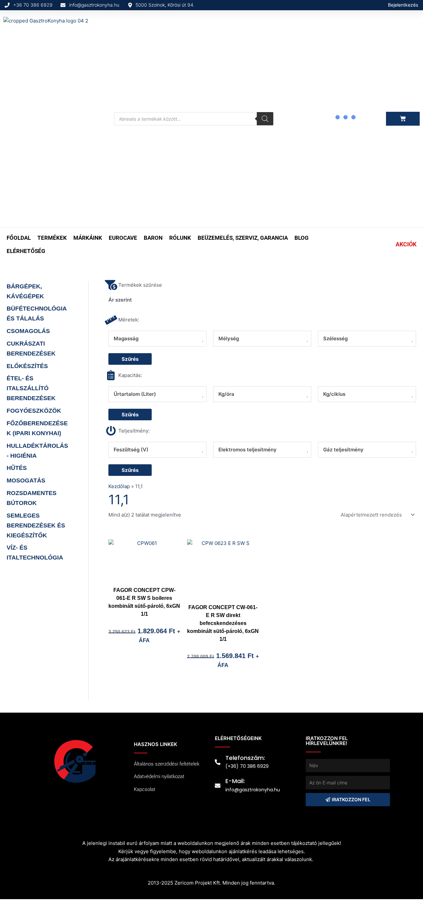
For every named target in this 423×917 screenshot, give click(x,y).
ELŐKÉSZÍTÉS (27, 366)
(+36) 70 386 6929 (247, 766)
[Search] (265, 118)
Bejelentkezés (403, 5)
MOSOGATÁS (26, 480)
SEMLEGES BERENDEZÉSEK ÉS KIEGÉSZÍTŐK (36, 525)
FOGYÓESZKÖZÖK (34, 410)
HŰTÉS (17, 468)
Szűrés (130, 359)
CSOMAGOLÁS (28, 331)
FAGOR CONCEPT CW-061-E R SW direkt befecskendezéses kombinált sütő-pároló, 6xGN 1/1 (223, 623)
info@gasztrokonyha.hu (252, 789)
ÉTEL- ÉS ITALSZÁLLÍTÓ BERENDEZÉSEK (31, 388)
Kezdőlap (119, 486)
